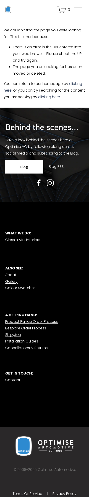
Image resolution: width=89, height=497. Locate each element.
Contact (12, 380)
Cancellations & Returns (26, 347)
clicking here (49, 97)
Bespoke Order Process (25, 328)
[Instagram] (50, 183)
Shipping (13, 334)
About (10, 274)
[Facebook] (38, 183)
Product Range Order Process (31, 321)
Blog (24, 166)
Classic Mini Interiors (22, 239)
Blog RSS (56, 166)
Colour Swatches (20, 288)
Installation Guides (21, 341)
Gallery (11, 281)
